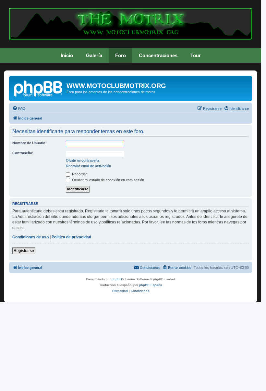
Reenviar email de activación (88, 166)
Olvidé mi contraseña (82, 160)
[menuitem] (18, 108)
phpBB (117, 279)
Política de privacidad (71, 237)
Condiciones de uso (30, 237)
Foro (120, 55)
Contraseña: (22, 153)
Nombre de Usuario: (29, 143)
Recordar (79, 174)
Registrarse (24, 250)
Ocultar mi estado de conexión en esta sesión (107, 180)
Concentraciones (158, 55)
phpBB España (150, 285)
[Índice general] (38, 87)
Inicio (67, 55)
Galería (94, 55)
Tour (195, 55)
